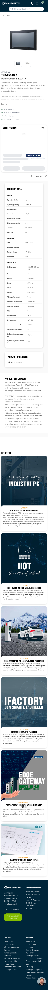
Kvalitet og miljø (10, 961)
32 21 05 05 (11, 901)
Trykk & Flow (31, 903)
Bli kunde (29, 947)
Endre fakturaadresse (34, 958)
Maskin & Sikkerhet (33, 894)
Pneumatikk (30, 906)
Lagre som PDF (41, 176)
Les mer (4, 104)
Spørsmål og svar (33, 950)
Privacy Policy (9, 964)
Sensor (28, 897)
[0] (41, 3)
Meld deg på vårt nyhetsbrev (13, 917)
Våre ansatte (31, 944)
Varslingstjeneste (10, 969)
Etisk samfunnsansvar (12, 967)
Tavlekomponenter (33, 892)
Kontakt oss (30, 942)
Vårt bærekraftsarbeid (12, 958)
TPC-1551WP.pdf (17, 362)
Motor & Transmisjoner (35, 900)
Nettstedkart (30, 978)
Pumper (29, 908)
